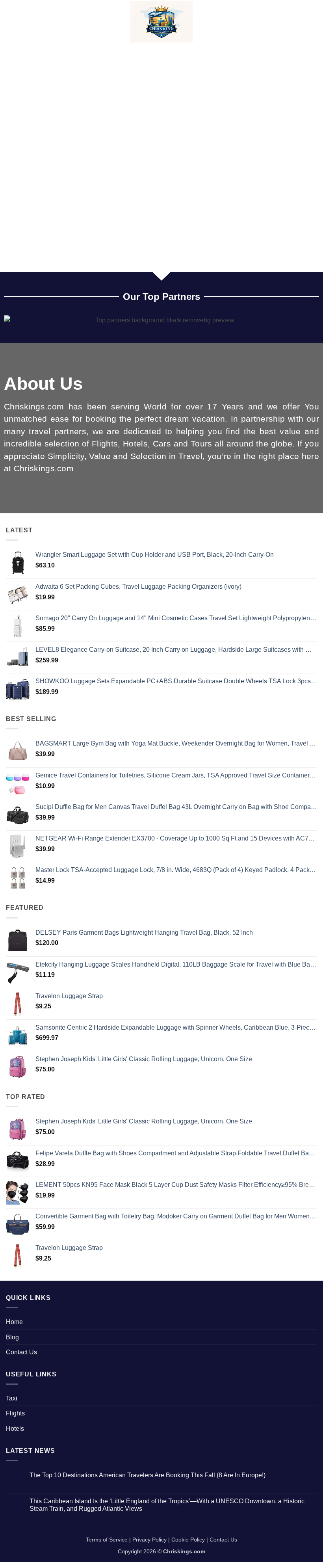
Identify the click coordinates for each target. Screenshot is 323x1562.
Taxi (11, 1398)
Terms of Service (107, 1539)
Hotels (15, 1428)
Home (14, 1321)
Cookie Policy (188, 1539)
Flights (15, 1413)
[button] (10, 22)
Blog (12, 1337)
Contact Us (21, 1352)
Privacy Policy (149, 1539)
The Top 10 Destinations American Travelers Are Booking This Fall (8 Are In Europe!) (147, 1475)
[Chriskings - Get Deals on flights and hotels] (161, 22)
